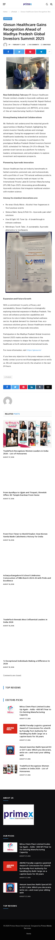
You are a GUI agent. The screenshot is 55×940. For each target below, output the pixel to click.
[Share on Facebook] (8, 51)
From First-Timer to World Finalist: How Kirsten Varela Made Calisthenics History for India (25, 535)
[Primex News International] (27, 4)
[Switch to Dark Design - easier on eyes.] (47, 4)
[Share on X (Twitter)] (19, 51)
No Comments (34, 44)
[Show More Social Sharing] (49, 51)
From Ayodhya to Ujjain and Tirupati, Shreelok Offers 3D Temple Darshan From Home (25, 493)
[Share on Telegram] (41, 51)
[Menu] (4, 4)
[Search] (51, 4)
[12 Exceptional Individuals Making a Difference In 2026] (27, 644)
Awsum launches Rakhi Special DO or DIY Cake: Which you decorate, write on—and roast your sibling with (35, 751)
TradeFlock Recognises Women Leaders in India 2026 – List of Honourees (25, 452)
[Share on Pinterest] (30, 51)
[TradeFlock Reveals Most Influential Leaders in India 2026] (27, 602)
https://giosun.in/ (34, 350)
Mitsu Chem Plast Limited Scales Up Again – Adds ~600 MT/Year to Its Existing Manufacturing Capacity (35, 710)
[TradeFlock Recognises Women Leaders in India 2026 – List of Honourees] (27, 434)
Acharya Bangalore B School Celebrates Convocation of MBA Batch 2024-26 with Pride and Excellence (27, 578)
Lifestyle (7, 18)
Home (28, 934)
